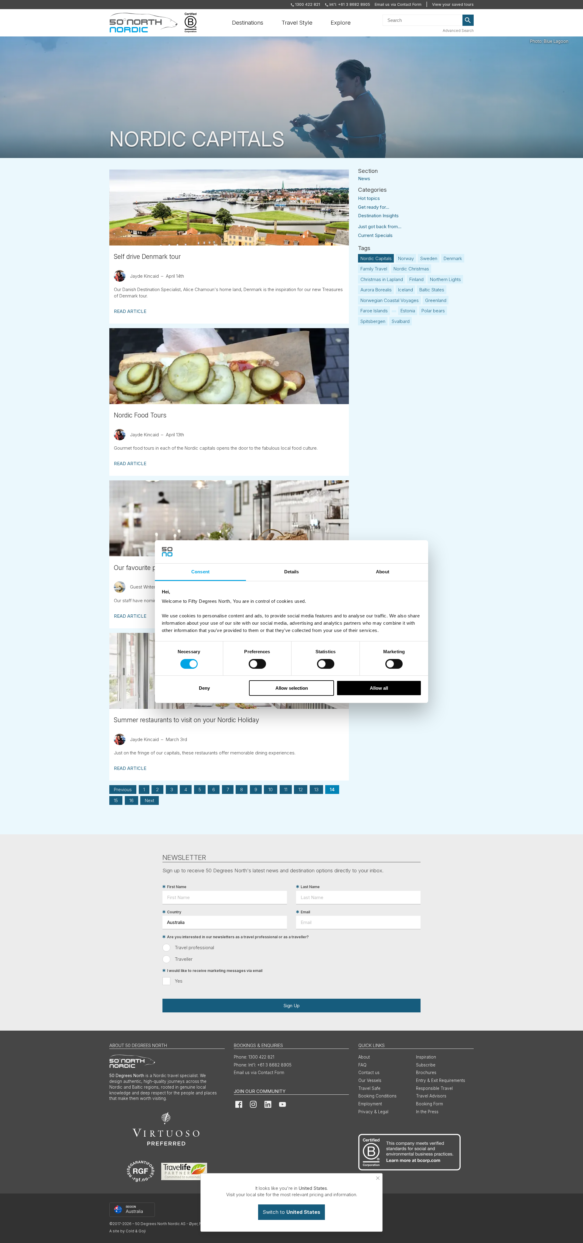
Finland (416, 279)
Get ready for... (373, 207)
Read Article (130, 311)
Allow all (379, 688)
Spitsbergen (372, 321)
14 (332, 789)
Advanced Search (458, 30)
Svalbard (401, 321)
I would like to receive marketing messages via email (214, 970)
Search (468, 20)
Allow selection (291, 688)
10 (270, 789)
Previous (123, 789)
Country (174, 912)
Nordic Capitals (376, 258)
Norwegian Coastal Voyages (389, 300)
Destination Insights (378, 215)
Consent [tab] (200, 571)
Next (149, 800)
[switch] (257, 664)
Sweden (428, 258)
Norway (406, 258)
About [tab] (382, 571)
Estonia (408, 311)
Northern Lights (445, 279)
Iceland (405, 290)
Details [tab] (291, 571)
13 (316, 789)
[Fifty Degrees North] (143, 23)
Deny (204, 688)
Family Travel (373, 269)
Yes (178, 981)
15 (116, 800)
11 (285, 789)
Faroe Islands (374, 311)
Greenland (435, 300)
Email (305, 912)
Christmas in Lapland (381, 279)
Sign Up (291, 1005)
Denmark (453, 258)
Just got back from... (379, 226)
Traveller (184, 959)
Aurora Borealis (376, 290)
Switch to (291, 1212)
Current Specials (375, 235)
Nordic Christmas (411, 269)
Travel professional (194, 947)
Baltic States (431, 290)
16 (131, 800)
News (364, 178)
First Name (176, 886)
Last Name (310, 886)
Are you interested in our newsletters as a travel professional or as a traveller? (238, 937)
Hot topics (369, 198)
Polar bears (433, 311)
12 (300, 789)
